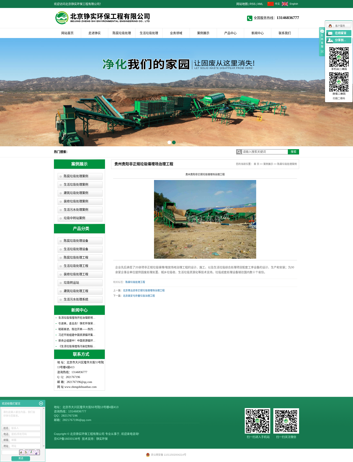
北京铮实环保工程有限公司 (87, 433)
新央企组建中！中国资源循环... (76, 340)
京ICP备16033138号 (67, 438)
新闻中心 (257, 33)
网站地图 (242, 4)
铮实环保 (102, 438)
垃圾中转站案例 (74, 218)
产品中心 (230, 33)
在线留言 (340, 33)
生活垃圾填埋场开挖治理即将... (76, 317)
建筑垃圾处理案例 (76, 193)
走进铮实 (94, 33)
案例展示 (203, 33)
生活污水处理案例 (76, 209)
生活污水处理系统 (76, 299)
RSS (252, 4)
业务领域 (176, 33)
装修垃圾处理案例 (76, 201)
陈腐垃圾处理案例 (76, 176)
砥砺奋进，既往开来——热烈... (76, 329)
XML (260, 4)
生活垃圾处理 (149, 33)
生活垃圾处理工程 (76, 265)
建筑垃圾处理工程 (76, 291)
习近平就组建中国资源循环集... (76, 334)
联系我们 (285, 33)
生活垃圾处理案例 (76, 184)
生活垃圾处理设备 (76, 249)
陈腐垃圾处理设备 (76, 240)
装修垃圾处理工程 (76, 274)
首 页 (256, 164)
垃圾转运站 (71, 282)
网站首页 (67, 33)
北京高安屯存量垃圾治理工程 (139, 295)
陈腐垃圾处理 (122, 33)
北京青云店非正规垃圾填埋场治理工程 (144, 290)
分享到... (340, 40)
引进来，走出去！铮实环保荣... (76, 323)
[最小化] (41, 404)
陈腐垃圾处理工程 (76, 257)
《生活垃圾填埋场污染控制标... (76, 346)
